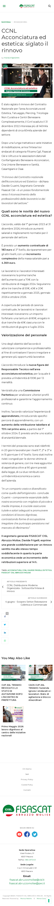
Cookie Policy (27, 785)
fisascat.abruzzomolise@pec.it (27, 883)
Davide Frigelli (35, 570)
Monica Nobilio (26, 899)
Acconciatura (15, 570)
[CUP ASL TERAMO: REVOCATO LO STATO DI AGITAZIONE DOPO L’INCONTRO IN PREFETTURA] (14, 673)
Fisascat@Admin (11, 58)
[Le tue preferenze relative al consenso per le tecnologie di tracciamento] (49, 901)
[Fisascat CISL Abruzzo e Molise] (26, 6)
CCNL (24, 570)
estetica (47, 570)
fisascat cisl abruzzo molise (16, 573)
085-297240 (30, 860)
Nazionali (6, 22)
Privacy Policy (27, 779)
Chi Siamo (27, 769)
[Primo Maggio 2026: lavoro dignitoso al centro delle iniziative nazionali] (14, 714)
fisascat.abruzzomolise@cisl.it (27, 879)
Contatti (27, 790)
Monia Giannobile (43, 899)
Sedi (27, 774)
